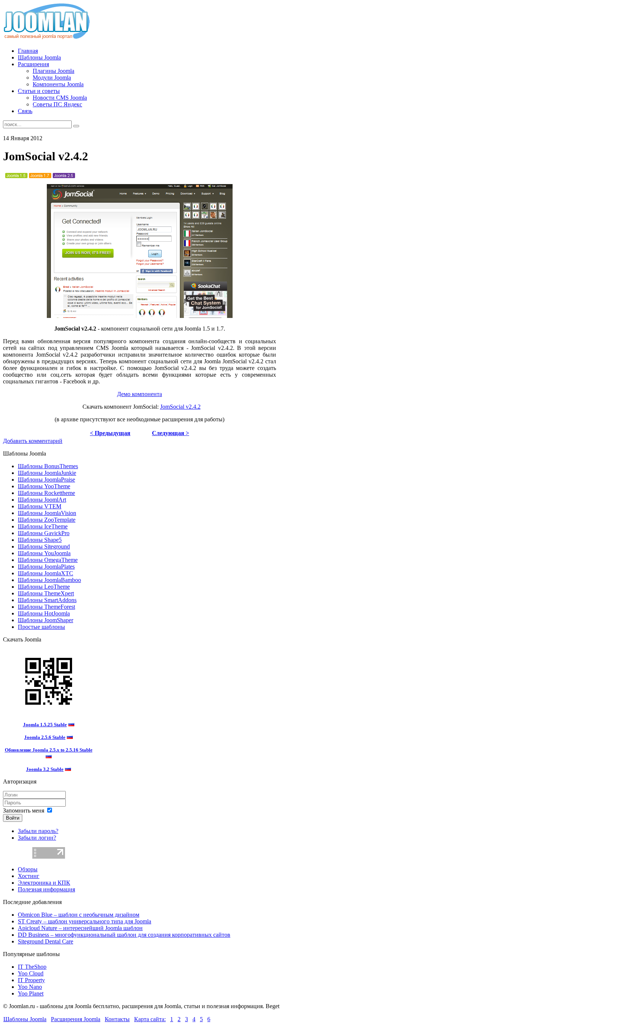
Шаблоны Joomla (24, 1019)
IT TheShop (32, 967)
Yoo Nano (30, 987)
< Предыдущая (110, 433)
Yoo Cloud (30, 973)
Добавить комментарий (32, 441)
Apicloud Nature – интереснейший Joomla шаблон (80, 928)
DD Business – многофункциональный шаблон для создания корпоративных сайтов (124, 935)
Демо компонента (139, 394)
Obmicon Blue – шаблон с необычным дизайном (78, 914)
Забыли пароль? (38, 831)
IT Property (31, 980)
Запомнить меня (23, 810)
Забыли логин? (37, 837)
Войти (12, 818)
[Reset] (76, 126)
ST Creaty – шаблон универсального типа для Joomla (84, 921)
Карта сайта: (150, 1019)
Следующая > (170, 433)
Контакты (117, 1019)
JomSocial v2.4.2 (180, 406)
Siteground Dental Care (45, 941)
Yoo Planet (30, 993)
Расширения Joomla (75, 1019)
